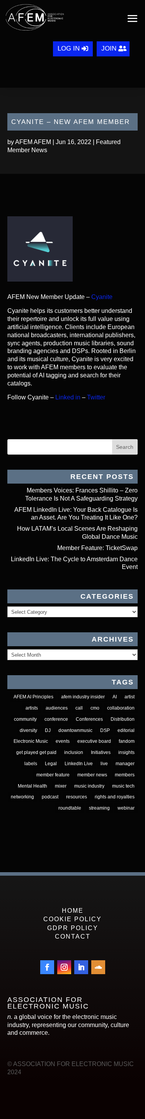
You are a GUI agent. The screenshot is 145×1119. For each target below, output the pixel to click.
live (104, 763)
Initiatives (101, 752)
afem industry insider (83, 697)
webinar (126, 808)
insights (126, 752)
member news (92, 775)
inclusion (73, 752)
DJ (48, 730)
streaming (99, 808)
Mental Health (32, 786)
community (25, 719)
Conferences (89, 719)
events (63, 741)
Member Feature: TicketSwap (97, 548)
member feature (53, 775)
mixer (61, 786)
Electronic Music (31, 741)
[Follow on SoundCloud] (98, 967)
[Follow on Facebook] (47, 967)
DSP (105, 730)
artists (32, 708)
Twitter (96, 397)
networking (22, 797)
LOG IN (69, 48)
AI (115, 697)
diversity (28, 730)
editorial (126, 730)
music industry (89, 786)
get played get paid (36, 752)
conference (56, 719)
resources (76, 797)
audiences (57, 708)
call (79, 708)
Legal (51, 763)
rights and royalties (115, 797)
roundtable (69, 808)
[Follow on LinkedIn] (81, 967)
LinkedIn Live (79, 763)
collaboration (121, 708)
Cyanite (102, 297)
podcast (50, 797)
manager (125, 763)
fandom (127, 741)
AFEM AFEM (33, 142)
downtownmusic (75, 730)
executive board (94, 741)
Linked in (67, 397)
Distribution (123, 719)
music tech (123, 786)
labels (30, 763)
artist (130, 697)
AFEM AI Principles (33, 697)
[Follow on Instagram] (64, 967)
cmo (94, 708)
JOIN (108, 48)
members (125, 775)
